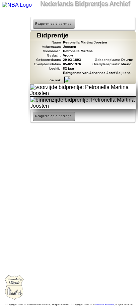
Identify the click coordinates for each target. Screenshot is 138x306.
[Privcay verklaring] (13, 98)
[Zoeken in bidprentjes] (13, 28)
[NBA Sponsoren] (13, 107)
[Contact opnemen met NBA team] (13, 55)
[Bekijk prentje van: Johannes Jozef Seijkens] (67, 81)
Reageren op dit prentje (53, 23)
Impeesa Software (104, 304)
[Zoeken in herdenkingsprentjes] (13, 89)
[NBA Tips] (13, 46)
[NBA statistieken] (13, 37)
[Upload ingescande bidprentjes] (13, 63)
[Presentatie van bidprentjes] (13, 81)
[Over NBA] (16, 5)
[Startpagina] (13, 20)
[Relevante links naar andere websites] (13, 72)
